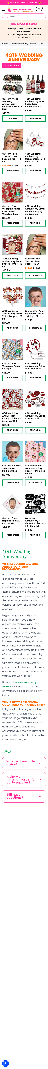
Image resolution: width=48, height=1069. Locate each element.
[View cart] (43, 10)
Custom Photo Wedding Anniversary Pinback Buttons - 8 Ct (12, 104)
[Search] (6, 16)
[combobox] (24, 16)
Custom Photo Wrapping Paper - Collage (12, 366)
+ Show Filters (11, 66)
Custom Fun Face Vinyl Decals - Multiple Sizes (11, 468)
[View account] (37, 9)
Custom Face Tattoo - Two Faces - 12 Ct (32, 261)
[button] (5, 1063)
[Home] (21, 9)
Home (5, 43)
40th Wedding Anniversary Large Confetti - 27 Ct (35, 416)
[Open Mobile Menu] (5, 9)
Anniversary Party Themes (24, 43)
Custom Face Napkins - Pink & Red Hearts (11, 521)
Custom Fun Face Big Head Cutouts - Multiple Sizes (34, 314)
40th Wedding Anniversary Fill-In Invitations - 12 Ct (35, 366)
